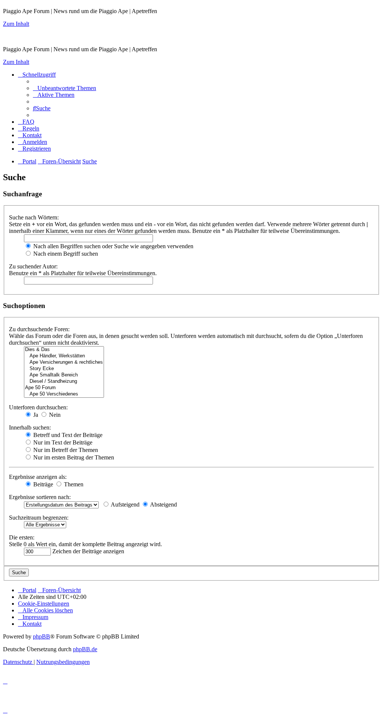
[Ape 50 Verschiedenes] (64, 394)
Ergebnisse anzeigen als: (38, 477)
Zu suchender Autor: (33, 266)
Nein (54, 415)
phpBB (41, 636)
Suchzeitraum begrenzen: (38, 517)
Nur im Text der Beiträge (62, 442)
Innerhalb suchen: (30, 427)
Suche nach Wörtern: (34, 217)
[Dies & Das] (64, 350)
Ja (35, 415)
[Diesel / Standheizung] (64, 381)
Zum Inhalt (16, 24)
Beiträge (42, 484)
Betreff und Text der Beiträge (67, 435)
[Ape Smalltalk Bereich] (64, 375)
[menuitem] (64, 88)
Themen (72, 484)
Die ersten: (21, 537)
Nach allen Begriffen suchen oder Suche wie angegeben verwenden (112, 246)
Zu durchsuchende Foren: (39, 329)
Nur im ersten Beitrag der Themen (73, 457)
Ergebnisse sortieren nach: (40, 497)
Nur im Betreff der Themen (65, 450)
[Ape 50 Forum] (64, 388)
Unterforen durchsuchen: (38, 407)
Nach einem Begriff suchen (65, 253)
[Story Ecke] (64, 369)
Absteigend (163, 504)
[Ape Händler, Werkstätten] (64, 356)
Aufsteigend (125, 504)
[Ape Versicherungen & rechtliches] (64, 362)
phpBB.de (85, 649)
